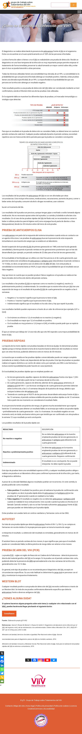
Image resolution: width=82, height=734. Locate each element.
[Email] (2, 681)
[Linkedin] (2, 665)
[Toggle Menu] (79, 12)
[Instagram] (41, 660)
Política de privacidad (44, 706)
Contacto (9, 706)
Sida (54, 634)
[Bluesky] (2, 657)
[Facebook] (2, 661)
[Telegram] (2, 673)
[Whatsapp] (2, 669)
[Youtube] (47, 660)
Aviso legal (30, 706)
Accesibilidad (49, 709)
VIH (61, 51)
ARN (47, 264)
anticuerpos (48, 51)
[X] (2, 653)
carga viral (58, 572)
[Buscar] (73, 5)
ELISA (29, 247)
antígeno (45, 261)
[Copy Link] (2, 677)
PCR (12, 555)
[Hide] (1, 685)
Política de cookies (61, 706)
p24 (50, 261)
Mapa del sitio (19, 706)
